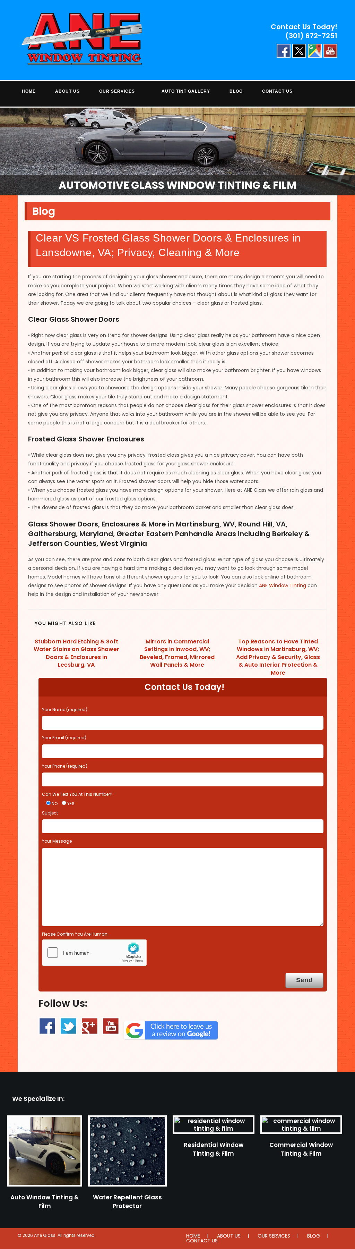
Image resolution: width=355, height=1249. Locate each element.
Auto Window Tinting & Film (44, 1201)
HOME (193, 1235)
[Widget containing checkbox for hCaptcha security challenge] (94, 952)
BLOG (313, 1235)
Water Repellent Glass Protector (127, 1201)
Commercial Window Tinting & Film (301, 1149)
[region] (177, 151)
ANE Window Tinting (282, 585)
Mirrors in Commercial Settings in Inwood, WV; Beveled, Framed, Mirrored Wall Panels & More (177, 653)
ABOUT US (229, 1235)
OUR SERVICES (274, 1235)
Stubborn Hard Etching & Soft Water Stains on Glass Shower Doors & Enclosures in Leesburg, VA (76, 653)
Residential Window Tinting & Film (213, 1149)
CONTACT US (202, 1240)
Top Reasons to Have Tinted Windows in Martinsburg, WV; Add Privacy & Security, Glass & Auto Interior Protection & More (278, 657)
